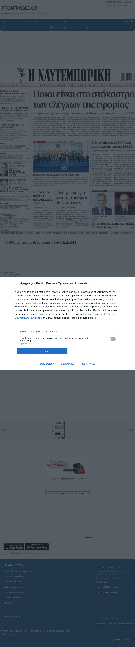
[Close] (128, 283)
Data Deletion (47, 363)
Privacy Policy (87, 363)
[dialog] (67, 323)
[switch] (111, 339)
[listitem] (67, 331)
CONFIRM (42, 351)
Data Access (67, 363)
